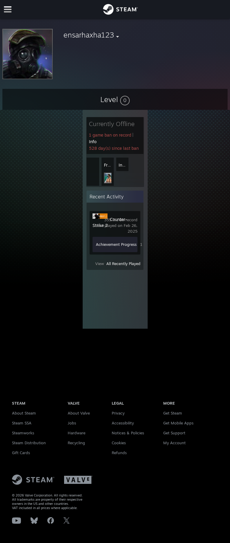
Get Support (174, 432)
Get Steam (172, 413)
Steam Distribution (29, 442)
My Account (174, 442)
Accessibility (123, 423)
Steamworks (23, 432)
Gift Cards (21, 452)
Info (92, 141)
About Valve (79, 413)
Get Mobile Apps (178, 423)
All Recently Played (123, 263)
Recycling (76, 442)
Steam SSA (21, 423)
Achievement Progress (116, 244)
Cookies (119, 442)
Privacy (118, 413)
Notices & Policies (128, 432)
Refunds (119, 452)
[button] (115, 99)
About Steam (24, 413)
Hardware (76, 432)
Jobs (72, 423)
